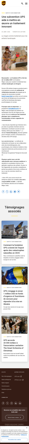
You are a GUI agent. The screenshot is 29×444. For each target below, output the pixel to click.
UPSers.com (19, 380)
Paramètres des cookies (14, 439)
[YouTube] (20, 404)
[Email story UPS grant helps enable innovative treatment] (14, 192)
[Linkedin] (15, 404)
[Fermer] (27, 428)
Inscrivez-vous (13, 417)
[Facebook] (3, 404)
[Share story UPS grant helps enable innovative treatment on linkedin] (11, 192)
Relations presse (6, 389)
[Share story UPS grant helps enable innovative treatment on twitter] (7, 192)
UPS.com (18, 376)
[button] (23, 3)
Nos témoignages (7, 376)
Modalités (20, 424)
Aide (3, 392)
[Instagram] (11, 404)
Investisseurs (5, 386)
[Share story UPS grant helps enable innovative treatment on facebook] (3, 192)
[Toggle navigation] (26, 3)
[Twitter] (7, 404)
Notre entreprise (6, 379)
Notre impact (5, 383)
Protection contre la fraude (11, 424)
